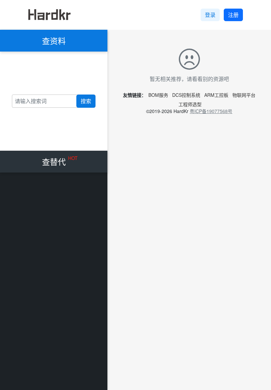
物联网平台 (243, 95)
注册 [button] (233, 15)
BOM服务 (158, 95)
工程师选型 (190, 104)
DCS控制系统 (186, 95)
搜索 (86, 101)
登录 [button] (210, 15)
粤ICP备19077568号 (211, 111)
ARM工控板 (216, 95)
